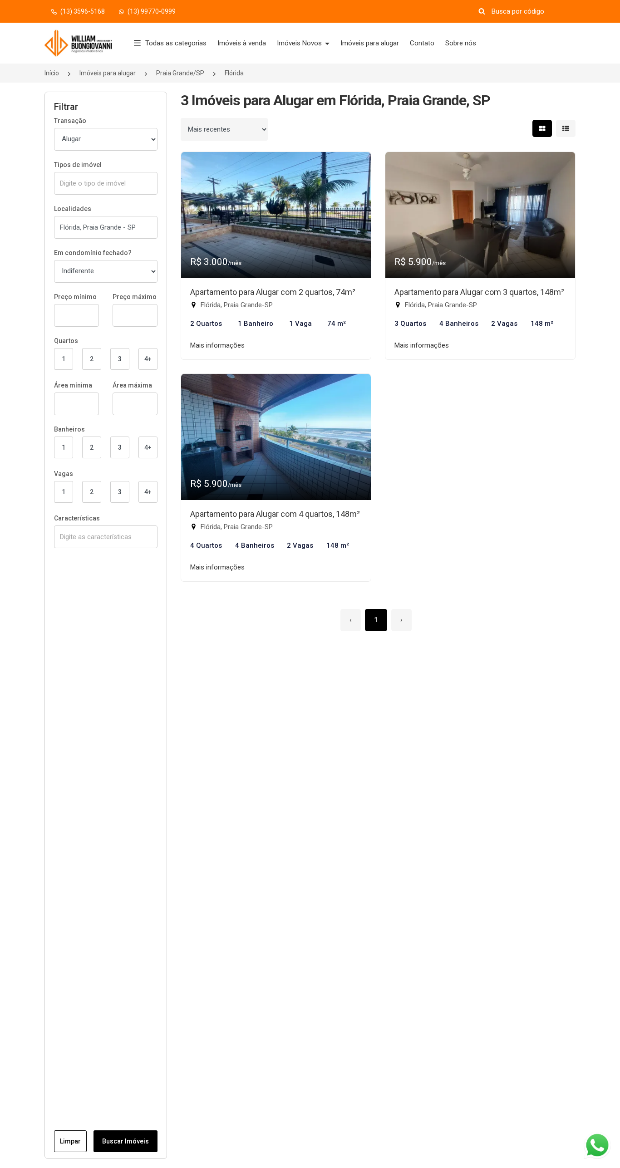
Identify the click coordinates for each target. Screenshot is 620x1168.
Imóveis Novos (300, 43)
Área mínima (73, 385)
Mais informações (217, 345)
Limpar (70, 1141)
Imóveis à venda (241, 43)
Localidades (72, 208)
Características (77, 518)
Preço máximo (135, 296)
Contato (422, 43)
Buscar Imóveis (125, 1141)
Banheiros (69, 429)
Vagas (63, 473)
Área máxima (132, 385)
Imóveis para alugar (369, 43)
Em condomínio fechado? (93, 252)
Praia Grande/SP (180, 73)
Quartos (66, 340)
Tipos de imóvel (78, 164)
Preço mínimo (75, 296)
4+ (148, 359)
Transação (70, 120)
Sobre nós (460, 43)
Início (51, 73)
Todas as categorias (176, 43)
